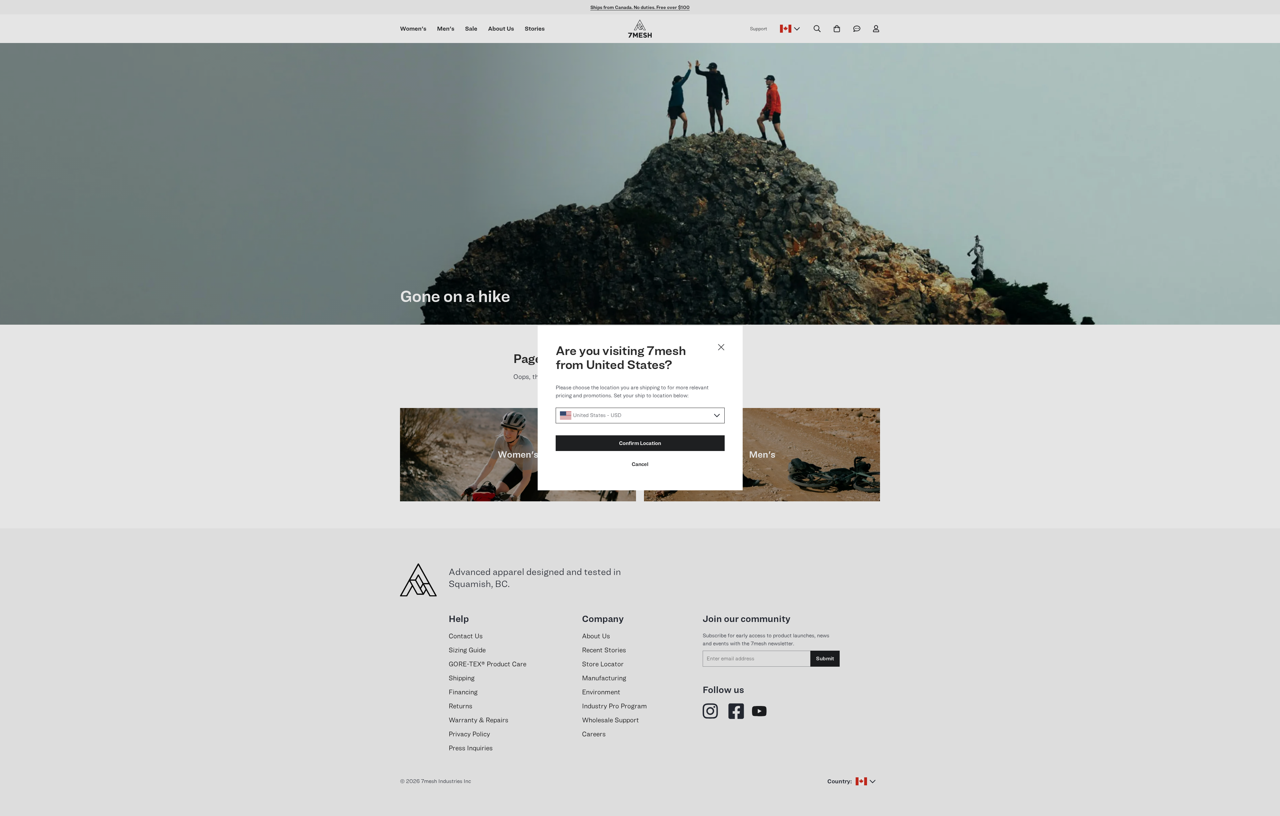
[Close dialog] (721, 347)
